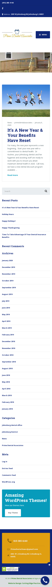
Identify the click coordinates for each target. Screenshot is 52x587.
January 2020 (7, 260)
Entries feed (7, 468)
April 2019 (6, 321)
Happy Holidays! (9, 221)
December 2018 (8, 341)
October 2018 (7, 355)
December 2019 (8, 267)
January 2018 (7, 409)
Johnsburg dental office (12, 425)
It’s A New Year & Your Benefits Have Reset (25, 135)
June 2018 (6, 375)
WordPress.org (8, 482)
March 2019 (7, 328)
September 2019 (9, 287)
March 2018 (7, 395)
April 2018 (6, 389)
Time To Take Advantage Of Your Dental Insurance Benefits (24, 235)
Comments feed (9, 475)
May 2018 (6, 382)
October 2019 (7, 281)
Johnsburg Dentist (10, 432)
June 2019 (6, 308)
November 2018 (8, 348)
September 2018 (9, 362)
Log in (4, 461)
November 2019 (8, 274)
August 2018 (7, 368)
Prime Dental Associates (12, 445)
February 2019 (8, 335)
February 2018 (8, 402)
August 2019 (7, 294)
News (9, 122)
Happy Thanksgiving (11, 228)
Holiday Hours (8, 214)
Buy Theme (13, 513)
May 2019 (6, 314)
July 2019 (5, 301)
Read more (12, 175)
